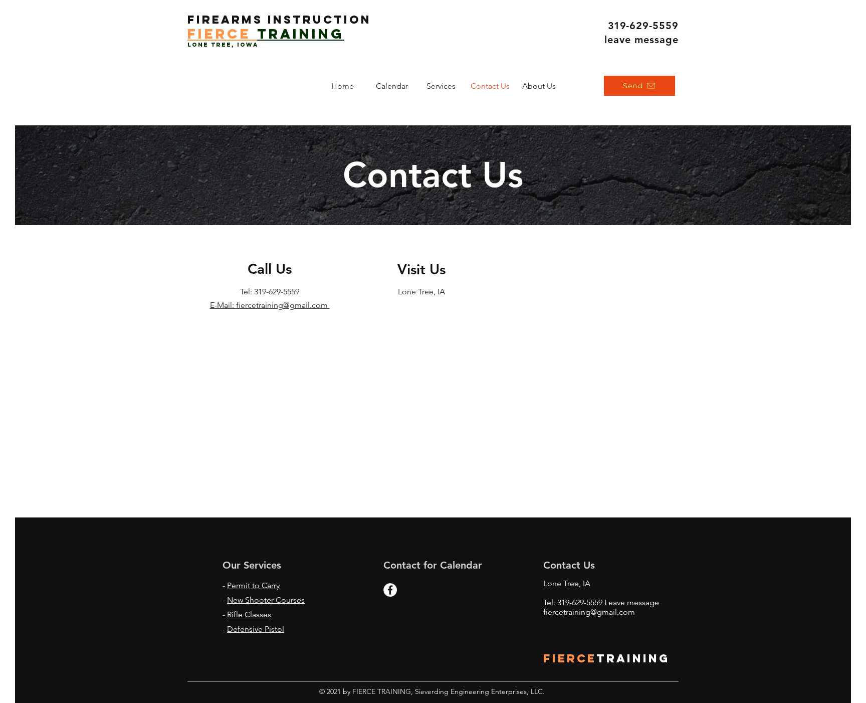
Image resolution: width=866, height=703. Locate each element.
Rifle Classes (249, 614)
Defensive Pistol (255, 629)
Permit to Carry (253, 585)
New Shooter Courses (266, 600)
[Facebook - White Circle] (390, 590)
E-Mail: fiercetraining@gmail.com (270, 305)
